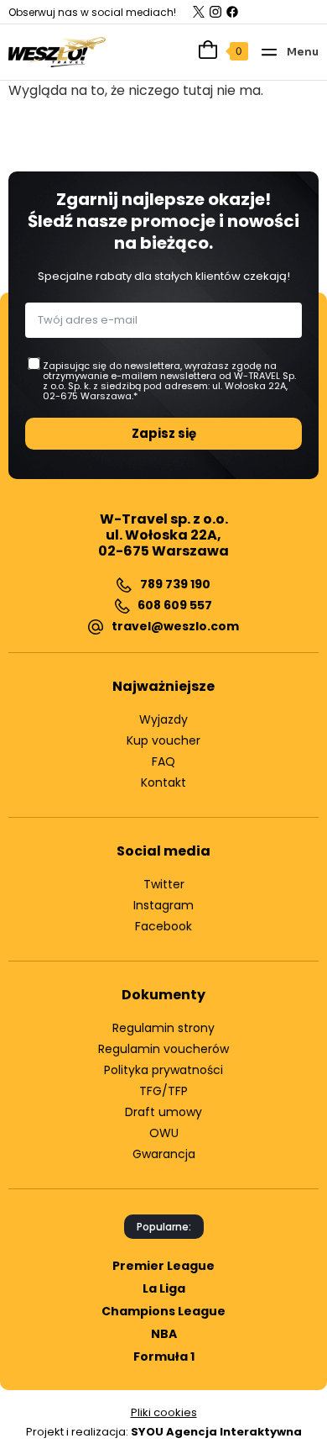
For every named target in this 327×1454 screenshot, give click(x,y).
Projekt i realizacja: (164, 1432)
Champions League (163, 1311)
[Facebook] (232, 12)
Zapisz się (164, 433)
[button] (289, 51)
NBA (164, 1333)
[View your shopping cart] (203, 49)
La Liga (164, 1288)
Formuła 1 (164, 1356)
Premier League (163, 1265)
